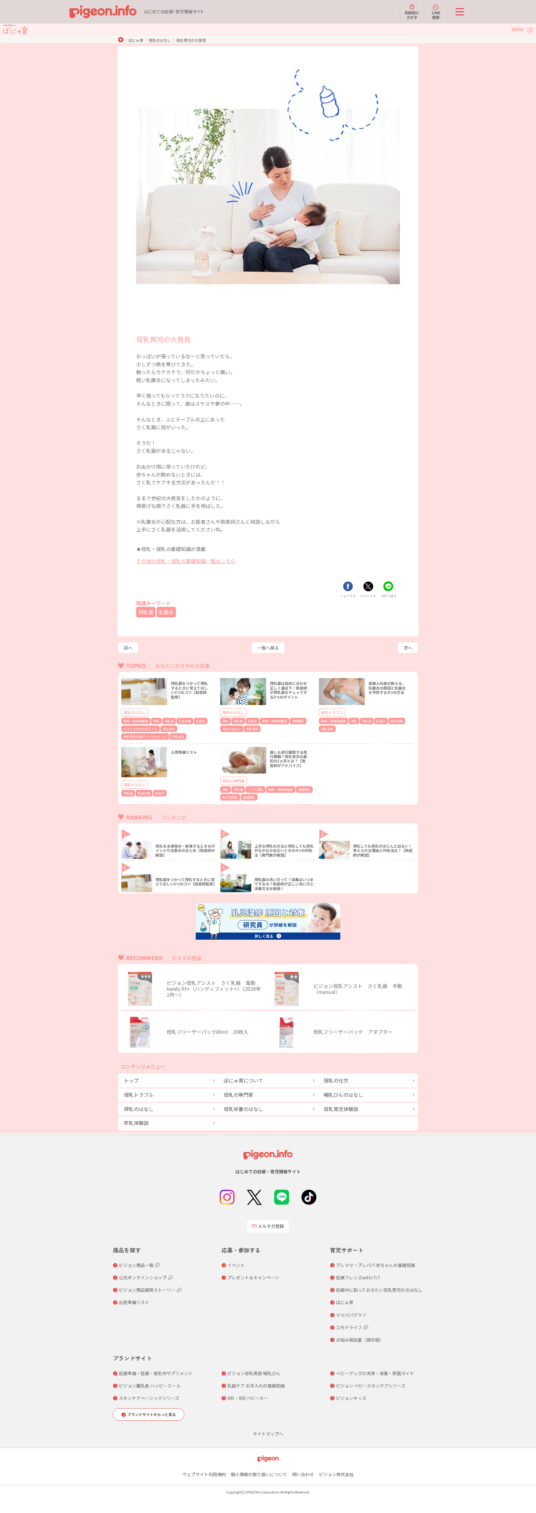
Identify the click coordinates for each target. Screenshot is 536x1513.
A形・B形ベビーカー (247, 1398)
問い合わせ (303, 1474)
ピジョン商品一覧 (136, 1265)
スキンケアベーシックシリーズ (149, 1398)
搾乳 (156, 721)
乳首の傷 (185, 721)
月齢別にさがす (411, 15)
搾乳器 (145, 612)
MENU (518, 29)
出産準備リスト (134, 1302)
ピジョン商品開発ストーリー (147, 1290)
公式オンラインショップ (143, 1277)
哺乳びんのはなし (343, 1094)
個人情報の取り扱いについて (259, 1474)
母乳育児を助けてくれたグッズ (145, 736)
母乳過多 (178, 736)
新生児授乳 (230, 797)
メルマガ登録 (271, 1226)
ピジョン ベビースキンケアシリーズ (370, 1386)
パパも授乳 (255, 789)
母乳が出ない (231, 728)
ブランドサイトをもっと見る (151, 1414)
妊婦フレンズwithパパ (358, 1277)
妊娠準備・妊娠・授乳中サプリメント (156, 1373)
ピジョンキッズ (351, 1398)
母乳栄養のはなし (243, 1109)
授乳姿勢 (397, 721)
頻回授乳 (249, 797)
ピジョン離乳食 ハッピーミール (150, 1386)
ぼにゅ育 (135, 40)
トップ (131, 1080)
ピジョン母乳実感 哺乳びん (253, 1373)
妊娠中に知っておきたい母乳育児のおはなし (379, 1290)
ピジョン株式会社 (336, 1474)
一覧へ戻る (268, 648)
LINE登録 (436, 15)
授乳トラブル (332, 712)
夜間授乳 (298, 721)
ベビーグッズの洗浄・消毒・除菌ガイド (375, 1373)
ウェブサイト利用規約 (204, 1474)
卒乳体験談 (136, 1123)
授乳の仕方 (336, 1080)
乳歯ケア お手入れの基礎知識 (256, 1386)
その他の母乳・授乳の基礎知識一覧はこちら (185, 561)
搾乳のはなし (160, 40)
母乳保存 (169, 728)
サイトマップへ (268, 1434)
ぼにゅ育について (243, 1080)
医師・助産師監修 (135, 721)
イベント (236, 1265)
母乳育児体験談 (341, 1109)
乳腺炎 (166, 612)
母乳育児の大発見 (191, 40)
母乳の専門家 (233, 780)
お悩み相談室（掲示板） (360, 1340)
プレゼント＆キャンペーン (253, 1277)
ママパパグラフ (351, 1315)
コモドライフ (349, 1327)
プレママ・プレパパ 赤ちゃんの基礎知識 (375, 1265)
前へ (128, 648)
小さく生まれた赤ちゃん (140, 728)
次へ (408, 648)
